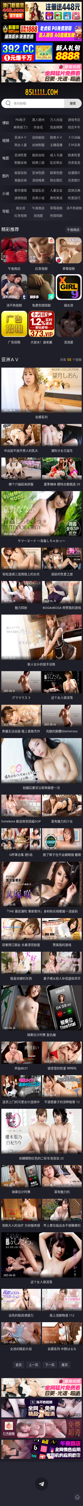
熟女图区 (56, 180)
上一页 (33, 1365)
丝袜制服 (38, 145)
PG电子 (20, 120)
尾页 (65, 1365)
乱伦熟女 (56, 162)
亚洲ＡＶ (20, 137)
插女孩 (20, 208)
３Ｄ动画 (74, 137)
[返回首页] (77, 1497)
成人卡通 (56, 155)
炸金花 (38, 127)
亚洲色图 (38, 173)
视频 (5, 140)
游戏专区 (74, 120)
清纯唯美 (38, 180)
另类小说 (38, 198)
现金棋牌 (56, 127)
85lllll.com (41, 92)
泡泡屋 (38, 215)
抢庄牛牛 (74, 127)
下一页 (49, 1365)
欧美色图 (56, 173)
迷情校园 (20, 198)
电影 (5, 158)
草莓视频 (56, 208)
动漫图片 (74, 173)
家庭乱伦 (38, 190)
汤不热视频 (74, 208)
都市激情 (20, 190)
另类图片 (74, 180)
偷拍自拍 (38, 155)
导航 (5, 211)
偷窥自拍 (20, 173)
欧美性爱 (74, 155)
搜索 (73, 103)
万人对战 (56, 120)
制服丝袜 (20, 162)
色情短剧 (56, 215)
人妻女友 (56, 190)
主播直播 (56, 145)
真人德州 (38, 120)
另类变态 (74, 162)
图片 (5, 175)
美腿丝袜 (20, 180)
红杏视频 (20, 215)
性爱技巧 (74, 198)
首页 (18, 1365)
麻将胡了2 (21, 127)
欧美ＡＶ (56, 137)
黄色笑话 (56, 198)
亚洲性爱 (20, 155)
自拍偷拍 (38, 137)
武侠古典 (74, 190)
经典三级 (38, 162)
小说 (5, 193)
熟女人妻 (20, 145)
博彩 (5, 122)
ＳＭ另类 (74, 145)
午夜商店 (38, 208)
